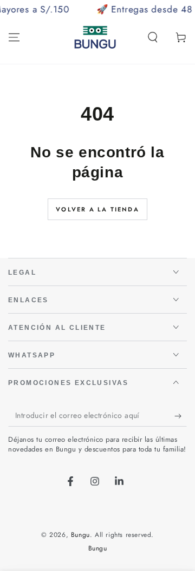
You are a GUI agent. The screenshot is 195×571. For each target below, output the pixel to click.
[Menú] (14, 37)
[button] (153, 37)
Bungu (80, 535)
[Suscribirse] (180, 416)
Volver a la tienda (97, 209)
